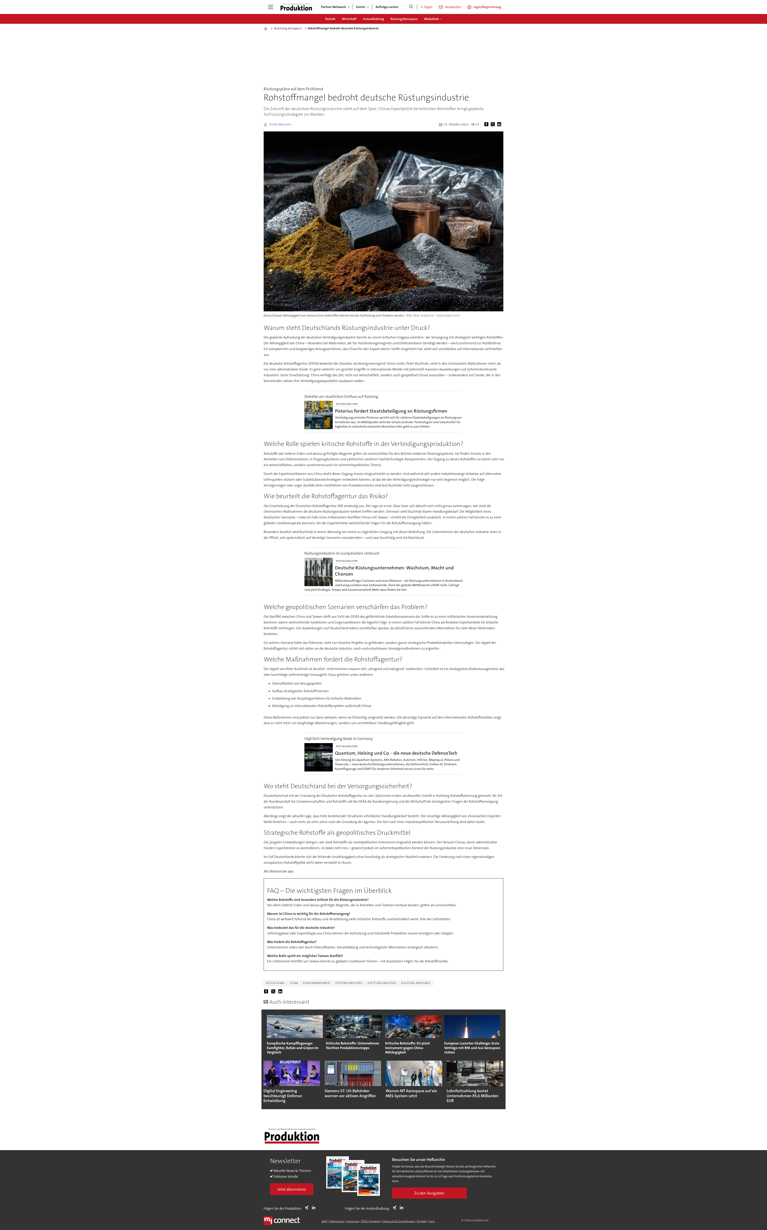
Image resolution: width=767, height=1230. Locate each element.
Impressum (353, 1221)
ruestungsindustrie (382, 983)
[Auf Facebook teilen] (487, 125)
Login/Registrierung (487, 7)
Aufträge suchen (387, 7)
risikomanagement (316, 983)
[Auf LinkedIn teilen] (500, 125)
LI (315, 1208)
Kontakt (422, 1221)
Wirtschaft (349, 19)
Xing (308, 1208)
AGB (324, 1221)
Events (360, 7)
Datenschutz (336, 1221)
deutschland (275, 983)
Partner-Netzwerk (333, 7)
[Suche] (411, 7)
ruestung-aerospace (416, 983)
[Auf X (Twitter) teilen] (494, 125)
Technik (330, 19)
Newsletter (453, 7)
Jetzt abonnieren (291, 1189)
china (294, 983)
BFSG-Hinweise (371, 1221)
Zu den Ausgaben (429, 1193)
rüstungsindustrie (349, 983)
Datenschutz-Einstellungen (398, 1221)
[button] (271, 1081)
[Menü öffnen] (270, 7)
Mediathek (431, 19)
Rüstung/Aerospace (404, 19)
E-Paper (427, 7)
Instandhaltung (373, 19)
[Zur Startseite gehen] (296, 7)
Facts (432, 1221)
